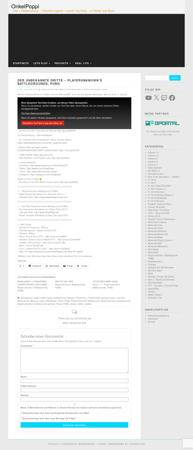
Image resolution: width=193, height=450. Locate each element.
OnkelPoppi (25, 6)
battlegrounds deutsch (64, 297)
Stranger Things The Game (161, 276)
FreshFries (81, 297)
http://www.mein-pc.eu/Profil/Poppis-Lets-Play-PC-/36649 (56, 251)
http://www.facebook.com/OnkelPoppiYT (49, 165)
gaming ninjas (108, 297)
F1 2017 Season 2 (157, 188)
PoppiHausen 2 (155, 261)
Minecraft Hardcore (157, 231)
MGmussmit (23, 300)
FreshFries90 (94, 297)
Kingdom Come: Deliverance (161, 219)
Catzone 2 (153, 164)
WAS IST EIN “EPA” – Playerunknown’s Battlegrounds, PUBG (70, 284)
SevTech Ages (155, 270)
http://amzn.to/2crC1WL (54, 242)
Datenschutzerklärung (158, 315)
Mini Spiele (153, 249)
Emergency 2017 (156, 173)
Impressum (153, 318)
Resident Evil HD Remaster (161, 267)
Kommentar (27, 345)
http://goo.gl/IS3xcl (61, 157)
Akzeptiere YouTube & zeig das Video (41, 123)
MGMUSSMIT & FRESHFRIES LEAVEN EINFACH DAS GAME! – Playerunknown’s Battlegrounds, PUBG (33, 286)
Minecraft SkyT (155, 243)
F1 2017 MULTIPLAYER (159, 185)
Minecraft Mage (155, 237)
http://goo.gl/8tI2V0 (66, 130)
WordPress (87, 443)
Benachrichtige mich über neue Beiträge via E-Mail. (49, 418)
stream (73, 303)
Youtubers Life (155, 297)
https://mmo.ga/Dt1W (69, 150)
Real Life (82, 63)
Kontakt (151, 321)
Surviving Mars (155, 282)
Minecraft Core (155, 225)
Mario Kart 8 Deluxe (157, 222)
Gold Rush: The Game (158, 209)
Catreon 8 (152, 158)
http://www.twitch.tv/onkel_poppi (42, 171)
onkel (41, 300)
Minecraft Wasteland (157, 246)
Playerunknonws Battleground (85, 300)
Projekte (62, 63)
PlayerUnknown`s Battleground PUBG (85, 89)
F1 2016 (152, 179)
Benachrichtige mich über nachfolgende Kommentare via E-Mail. (56, 412)
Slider (150, 273)
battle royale (46, 297)
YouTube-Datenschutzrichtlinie (35, 113)
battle (36, 297)
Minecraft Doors (155, 228)
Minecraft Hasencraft (158, 234)
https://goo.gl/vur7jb (43, 154)
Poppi (59, 303)
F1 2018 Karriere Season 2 (161, 194)
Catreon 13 (153, 155)
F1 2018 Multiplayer (157, 197)
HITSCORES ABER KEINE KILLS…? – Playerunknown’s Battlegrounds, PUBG (106, 284)
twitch (80, 303)
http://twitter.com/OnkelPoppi (40, 168)
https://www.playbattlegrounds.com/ (51, 197)
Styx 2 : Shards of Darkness (161, 279)
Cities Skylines (155, 167)
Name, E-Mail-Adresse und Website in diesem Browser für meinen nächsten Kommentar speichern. (71, 407)
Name (24, 376)
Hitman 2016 (154, 216)
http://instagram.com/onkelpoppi (45, 174)
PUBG (66, 303)
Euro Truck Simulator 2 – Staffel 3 (164, 176)
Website (25, 395)
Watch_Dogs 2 (155, 294)
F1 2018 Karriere (156, 191)
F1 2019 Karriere (156, 200)
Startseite (21, 63)
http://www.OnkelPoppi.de (46, 212)
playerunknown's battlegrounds (116, 300)
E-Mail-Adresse (29, 385)
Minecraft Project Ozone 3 (160, 240)
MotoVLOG (153, 252)
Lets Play (41, 63)
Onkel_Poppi (64, 300)
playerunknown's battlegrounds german (36, 303)
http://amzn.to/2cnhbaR (69, 239)
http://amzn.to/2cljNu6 (59, 248)
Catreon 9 (152, 161)
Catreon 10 (153, 152)
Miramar (34, 300)
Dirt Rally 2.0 (154, 170)
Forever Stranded (156, 206)
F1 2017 (152, 182)
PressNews (116, 443)
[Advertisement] (96, 37)
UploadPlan (153, 288)
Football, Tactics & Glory (159, 203)
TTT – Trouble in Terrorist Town (163, 285)
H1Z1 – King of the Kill (158, 212)
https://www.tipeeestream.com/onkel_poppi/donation (42, 142)
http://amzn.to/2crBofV (55, 236)
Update (88, 303)
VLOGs (151, 291)
